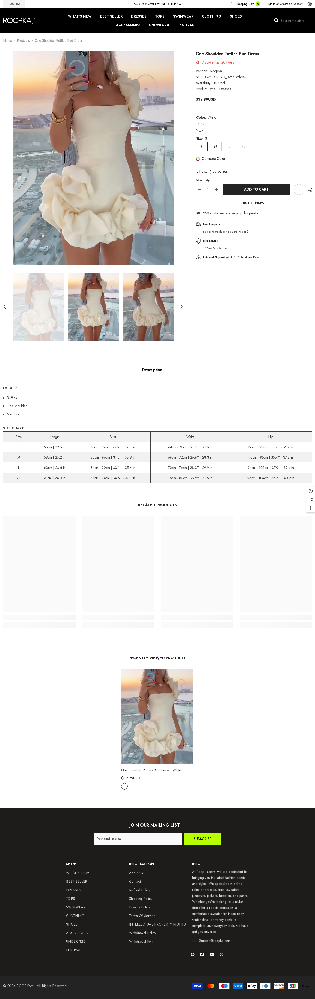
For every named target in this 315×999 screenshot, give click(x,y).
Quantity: (203, 180)
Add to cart (256, 189)
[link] (39, 617)
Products (23, 40)
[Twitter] (221, 954)
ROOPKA (14, 4)
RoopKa (216, 71)
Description (152, 370)
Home (7, 40)
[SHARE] (308, 190)
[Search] (291, 20)
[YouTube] (212, 954)
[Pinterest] (192, 954)
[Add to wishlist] (299, 189)
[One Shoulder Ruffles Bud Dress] (157, 716)
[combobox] (291, 20)
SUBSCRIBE (203, 838)
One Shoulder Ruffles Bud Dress (151, 770)
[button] (4, 307)
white (124, 786)
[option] (93, 158)
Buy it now (254, 202)
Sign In (271, 4)
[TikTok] (202, 954)
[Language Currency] (310, 4)
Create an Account (291, 4)
